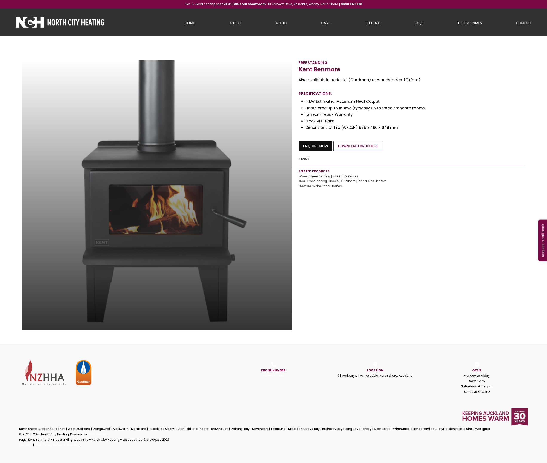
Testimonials (470, 23)
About (235, 23)
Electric (372, 23)
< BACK (304, 159)
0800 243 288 (351, 4)
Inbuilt (337, 176)
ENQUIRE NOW (315, 146)
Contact (524, 23)
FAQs (419, 23)
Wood (281, 23)
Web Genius (98, 434)
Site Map (25, 445)
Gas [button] (325, 23)
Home (190, 23)
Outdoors (351, 176)
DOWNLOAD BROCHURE (358, 146)
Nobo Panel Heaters (328, 186)
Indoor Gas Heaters (372, 181)
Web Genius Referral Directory (57, 445)
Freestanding (320, 176)
